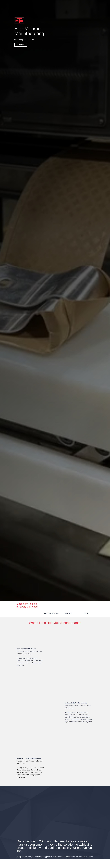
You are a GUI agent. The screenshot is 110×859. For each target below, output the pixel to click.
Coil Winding (34, 3)
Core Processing (45, 3)
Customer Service (71, 3)
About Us (25, 3)
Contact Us (81, 3)
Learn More (20, 45)
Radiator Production (59, 3)
